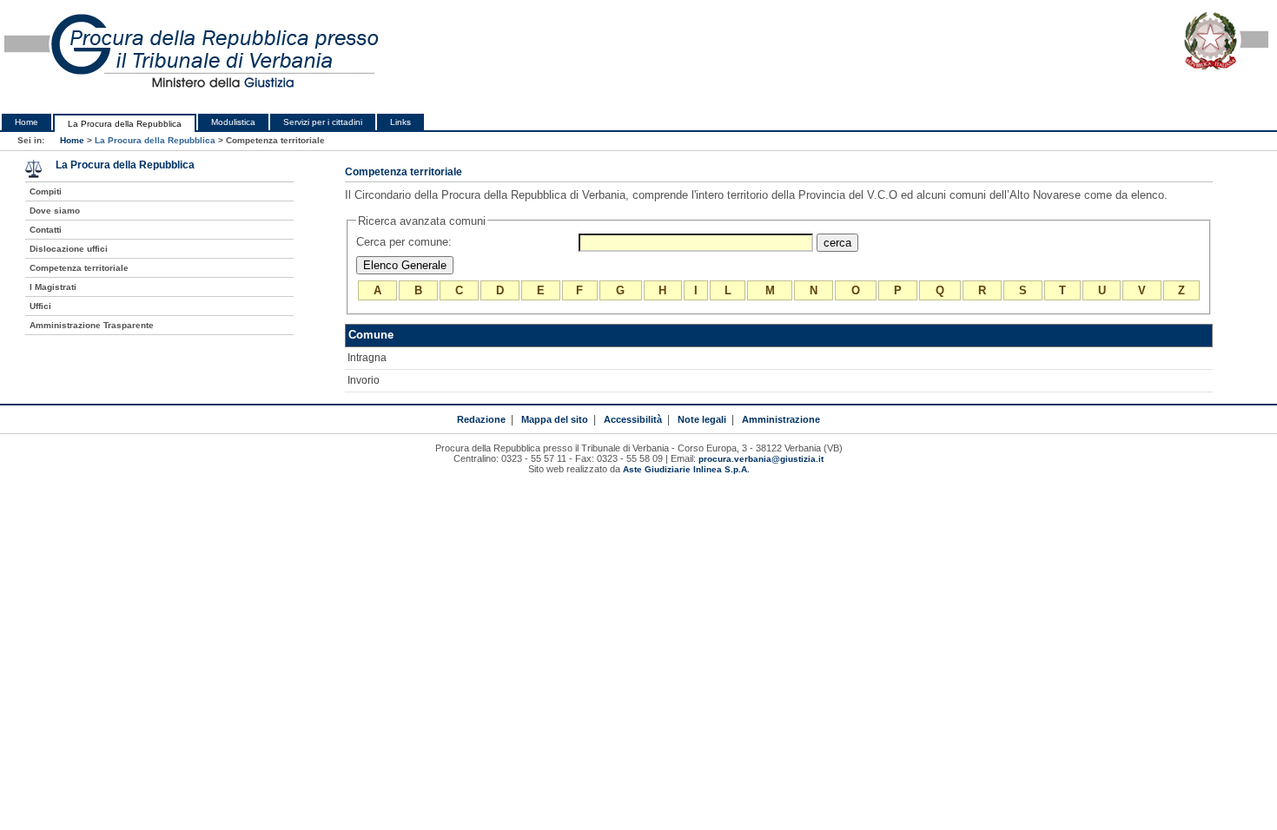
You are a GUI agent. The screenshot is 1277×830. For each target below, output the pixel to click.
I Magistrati (53, 287)
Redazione (481, 419)
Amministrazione (781, 419)
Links (400, 122)
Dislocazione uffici (69, 249)
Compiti (46, 191)
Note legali (702, 419)
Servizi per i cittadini (322, 122)
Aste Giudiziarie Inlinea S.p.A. (686, 469)
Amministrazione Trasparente (92, 325)
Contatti (46, 229)
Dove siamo (55, 210)
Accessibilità (633, 419)
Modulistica (233, 122)
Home (26, 122)
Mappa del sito (554, 419)
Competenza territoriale (79, 268)
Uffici (40, 306)
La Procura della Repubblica (125, 123)
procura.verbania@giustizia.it (761, 459)
